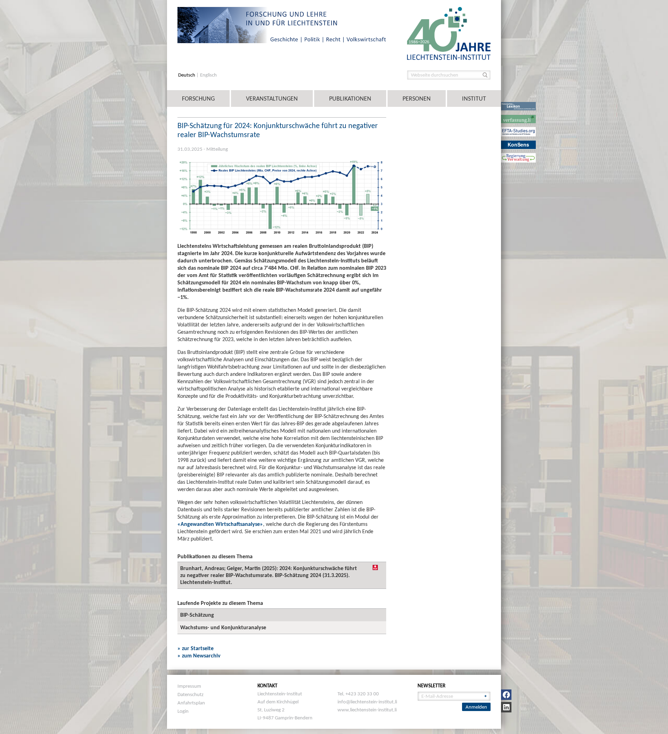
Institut (474, 98)
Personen (417, 98)
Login (183, 711)
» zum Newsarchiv (199, 655)
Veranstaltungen (272, 98)
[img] (375, 567)
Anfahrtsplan (191, 703)
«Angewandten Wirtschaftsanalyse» (220, 524)
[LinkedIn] (506, 707)
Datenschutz (190, 694)
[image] (449, 33)
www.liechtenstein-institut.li (367, 710)
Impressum (189, 686)
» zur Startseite (195, 648)
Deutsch (187, 75)
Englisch (208, 75)
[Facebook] (506, 694)
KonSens (518, 144)
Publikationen (350, 98)
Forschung (198, 98)
